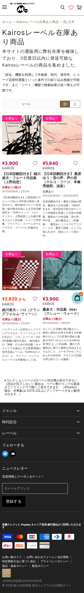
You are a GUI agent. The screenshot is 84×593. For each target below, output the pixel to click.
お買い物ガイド (12, 557)
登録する (14, 501)
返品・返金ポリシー (14, 565)
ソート (26, 104)
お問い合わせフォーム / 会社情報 (47, 557)
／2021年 (24, 191)
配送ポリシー (40, 565)
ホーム (7, 22)
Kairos (8, 168)
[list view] (75, 104)
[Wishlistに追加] (35, 163)
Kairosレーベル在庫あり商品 (38, 22)
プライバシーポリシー (54, 561)
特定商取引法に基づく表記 (19, 561)
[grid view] (65, 104)
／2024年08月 (69, 195)
